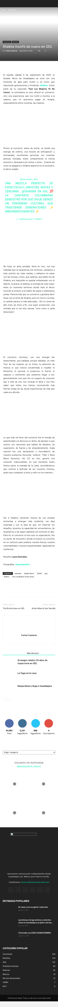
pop (46, 573)
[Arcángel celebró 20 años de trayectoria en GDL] (9, 663)
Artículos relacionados (14, 653)
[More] (24, 66)
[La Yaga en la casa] (9, 676)
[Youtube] (47, 890)
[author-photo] (29, 631)
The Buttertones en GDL (14, 608)
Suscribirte (48, 720)
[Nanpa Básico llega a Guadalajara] (9, 689)
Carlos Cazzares (11, 51)
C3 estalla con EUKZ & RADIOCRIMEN (34, 933)
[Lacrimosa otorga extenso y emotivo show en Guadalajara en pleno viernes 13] (9, 923)
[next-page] (8, 699)
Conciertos (12, 10)
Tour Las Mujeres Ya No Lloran (23, 577)
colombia (18, 573)
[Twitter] (11, 66)
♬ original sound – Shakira (29, 219)
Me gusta (9, 720)
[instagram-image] (14, 784)
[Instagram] (18, 889)
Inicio (3, 10)
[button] (54, 3)
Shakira (44, 85)
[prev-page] (4, 699)
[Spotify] (25, 890)
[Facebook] (5, 66)
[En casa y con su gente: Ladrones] (9, 910)
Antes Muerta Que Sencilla (43, 608)
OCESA (39, 573)
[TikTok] (32, 890)
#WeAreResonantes (19, 211)
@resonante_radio (29, 179)
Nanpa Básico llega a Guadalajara (35, 686)
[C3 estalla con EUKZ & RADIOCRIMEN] (9, 936)
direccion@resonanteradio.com (35, 882)
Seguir (22, 720)
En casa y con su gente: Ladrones (33, 907)
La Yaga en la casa (27, 673)
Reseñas (15, 42)
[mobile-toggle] (4, 3)
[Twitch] (32, 640)
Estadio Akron (29, 573)
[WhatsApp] (18, 66)
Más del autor (33, 653)
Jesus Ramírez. (22, 564)
